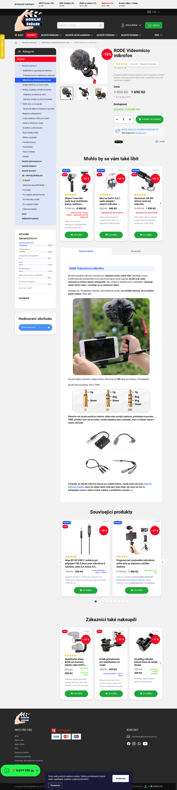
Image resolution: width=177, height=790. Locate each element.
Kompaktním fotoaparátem (29, 256)
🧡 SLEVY (26, 180)
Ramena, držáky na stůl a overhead (37, 99)
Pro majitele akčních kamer (34, 195)
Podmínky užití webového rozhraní (29, 761)
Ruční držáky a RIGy (30, 133)
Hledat (100, 25)
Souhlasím (121, 778)
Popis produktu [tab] (86, 251)
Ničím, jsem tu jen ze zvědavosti (31, 275)
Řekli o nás (19, 740)
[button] (96, 601)
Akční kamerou (24, 249)
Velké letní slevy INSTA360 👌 (35, 185)
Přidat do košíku (151, 119)
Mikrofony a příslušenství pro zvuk (37, 80)
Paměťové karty (29, 142)
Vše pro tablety (29, 152)
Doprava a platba (22, 752)
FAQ (16, 748)
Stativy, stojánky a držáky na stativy (37, 90)
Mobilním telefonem (26, 243)
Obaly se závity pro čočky (33, 123)
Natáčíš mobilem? (29, 66)
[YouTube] (145, 743)
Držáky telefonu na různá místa (35, 85)
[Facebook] (129, 743)
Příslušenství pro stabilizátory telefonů (39, 75)
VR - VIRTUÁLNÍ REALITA (32, 176)
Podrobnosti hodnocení (148, 64)
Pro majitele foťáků (30, 204)
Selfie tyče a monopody (32, 104)
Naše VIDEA (19, 744)
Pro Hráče (27, 190)
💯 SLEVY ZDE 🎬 (23, 770)
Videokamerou (24, 269)
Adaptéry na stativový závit (34, 94)
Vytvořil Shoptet (135, 786)
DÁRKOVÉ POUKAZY (30, 219)
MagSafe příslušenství (32, 114)
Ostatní (26, 156)
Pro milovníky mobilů (31, 199)
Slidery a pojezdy (30, 137)
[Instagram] (134, 743)
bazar (24, 214)
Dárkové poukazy (30, 209)
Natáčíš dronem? (29, 171)
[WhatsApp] (139, 743)
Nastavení (55, 785)
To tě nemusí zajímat (26, 282)
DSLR (21, 262)
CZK (154, 12)
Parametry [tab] (136, 251)
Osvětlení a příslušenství (32, 128)
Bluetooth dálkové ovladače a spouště (38, 109)
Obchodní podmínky (23, 757)
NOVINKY (21, 59)
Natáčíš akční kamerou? (32, 161)
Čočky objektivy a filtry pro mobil (36, 118)
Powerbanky (28, 147)
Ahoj (17, 736)
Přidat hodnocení (28, 327)
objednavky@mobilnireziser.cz (144, 737)
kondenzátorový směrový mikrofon (130, 580)
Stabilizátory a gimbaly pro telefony (37, 71)
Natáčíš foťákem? (29, 166)
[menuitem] (20, 35)
